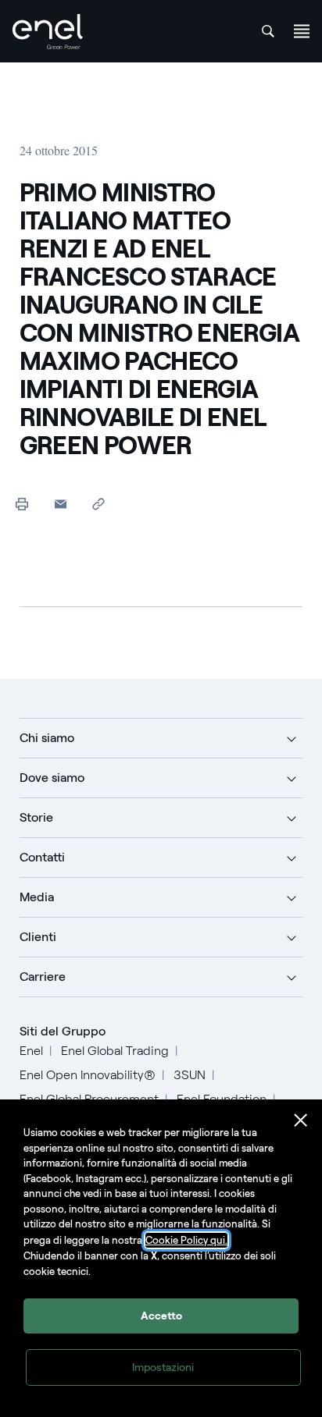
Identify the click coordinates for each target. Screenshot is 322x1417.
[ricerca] (268, 31)
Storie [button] (36, 817)
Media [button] (37, 897)
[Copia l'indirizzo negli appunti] (98, 503)
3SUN (190, 1074)
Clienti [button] (38, 936)
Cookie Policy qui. (186, 1240)
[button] (60, 503)
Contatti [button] (42, 857)
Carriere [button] (43, 976)
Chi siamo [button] (47, 737)
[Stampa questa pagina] (22, 503)
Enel (31, 1050)
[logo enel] (48, 31)
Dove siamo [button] (52, 777)
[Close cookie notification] (301, 1120)
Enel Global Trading (115, 1050)
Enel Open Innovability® (88, 1074)
